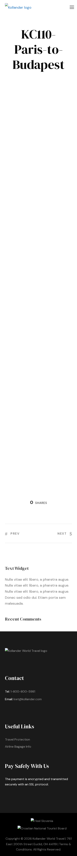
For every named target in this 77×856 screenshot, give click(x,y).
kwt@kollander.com (28, 699)
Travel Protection (17, 739)
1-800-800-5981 (22, 691)
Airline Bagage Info (18, 746)
